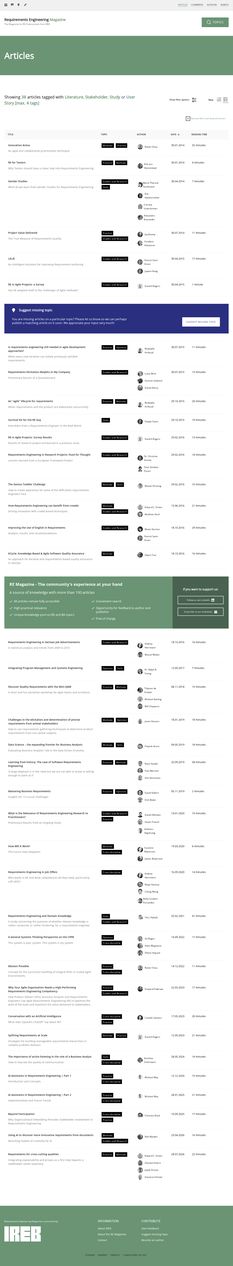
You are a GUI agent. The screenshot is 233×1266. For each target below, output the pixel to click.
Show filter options (179, 99)
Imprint (102, 1255)
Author (141, 134)
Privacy (115, 1255)
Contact (102, 1240)
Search (225, 4)
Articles (182, 4)
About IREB (104, 1228)
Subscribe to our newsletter (198, 611)
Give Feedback (150, 1228)
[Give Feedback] (12, 4)
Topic (104, 134)
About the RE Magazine (112, 1234)
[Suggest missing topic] (18, 4)
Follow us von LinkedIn (198, 600)
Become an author (152, 1240)
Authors (212, 4)
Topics (218, 22)
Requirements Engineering (35, 21)
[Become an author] (25, 4)
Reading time (199, 134)
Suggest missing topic (201, 321)
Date (173, 134)
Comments (197, 4)
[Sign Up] (5, 4)
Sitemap (90, 1255)
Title (10, 134)
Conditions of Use (134, 1255)
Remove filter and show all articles (207, 118)
